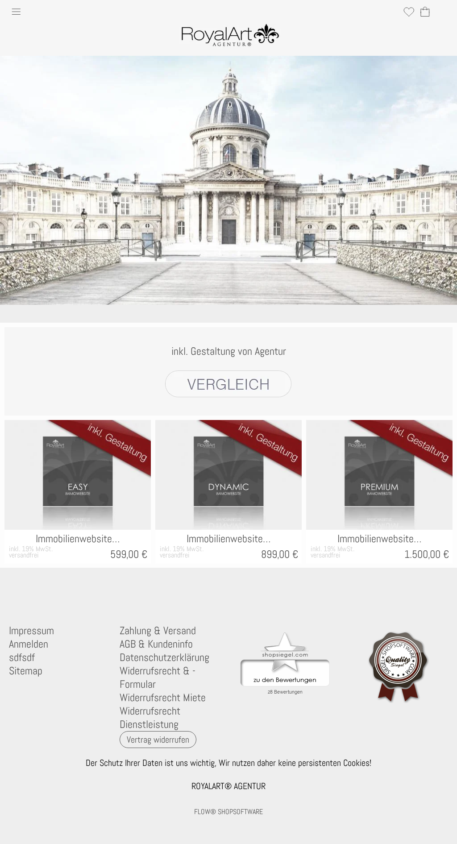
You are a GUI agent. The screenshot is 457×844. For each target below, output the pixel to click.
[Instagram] (83, 592)
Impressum (31, 630)
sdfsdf (22, 657)
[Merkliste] (409, 11)
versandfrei (24, 555)
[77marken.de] (35, 592)
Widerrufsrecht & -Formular (157, 677)
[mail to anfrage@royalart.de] (11, 592)
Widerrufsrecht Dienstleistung (150, 717)
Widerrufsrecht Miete (163, 697)
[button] (16, 13)
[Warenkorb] (425, 11)
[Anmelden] (393, 11)
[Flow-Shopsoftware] (107, 592)
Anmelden (28, 644)
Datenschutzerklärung (164, 657)
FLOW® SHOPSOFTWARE (228, 811)
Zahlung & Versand (158, 630)
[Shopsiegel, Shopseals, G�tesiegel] (285, 634)
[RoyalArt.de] (59, 592)
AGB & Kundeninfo (156, 644)
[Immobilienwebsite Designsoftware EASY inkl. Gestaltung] (77, 475)
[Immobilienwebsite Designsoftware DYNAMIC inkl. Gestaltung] (228, 475)
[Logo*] (228, 26)
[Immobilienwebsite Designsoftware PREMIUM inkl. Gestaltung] (379, 475)
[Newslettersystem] (131, 592)
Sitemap (25, 671)
